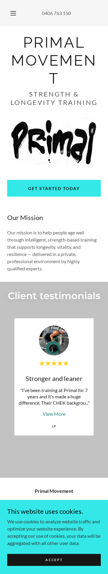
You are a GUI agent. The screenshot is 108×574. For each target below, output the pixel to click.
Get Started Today (54, 188)
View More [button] (54, 414)
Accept (53, 560)
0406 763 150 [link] (56, 13)
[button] (13, 13)
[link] (54, 61)
